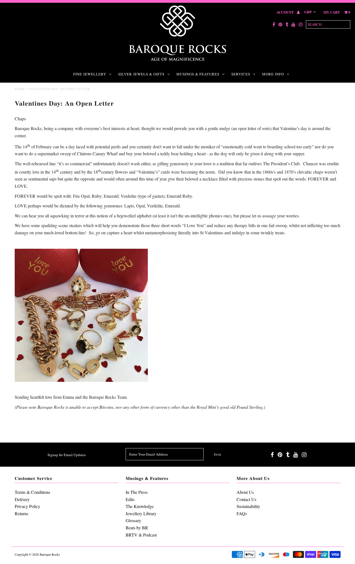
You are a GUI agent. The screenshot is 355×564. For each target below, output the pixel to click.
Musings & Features (197, 74)
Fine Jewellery (89, 74)
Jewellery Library (141, 513)
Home (20, 89)
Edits (130, 499)
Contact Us (246, 499)
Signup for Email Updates (66, 454)
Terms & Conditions (32, 492)
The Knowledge (140, 506)
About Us (245, 492)
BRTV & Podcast (141, 535)
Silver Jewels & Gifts (141, 74)
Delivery (22, 499)
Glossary (133, 520)
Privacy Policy (27, 506)
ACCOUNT (286, 12)
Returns (21, 513)
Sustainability (248, 506)
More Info (273, 74)
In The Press (137, 492)
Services (240, 74)
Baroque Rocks (50, 554)
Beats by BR (137, 527)
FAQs (242, 513)
